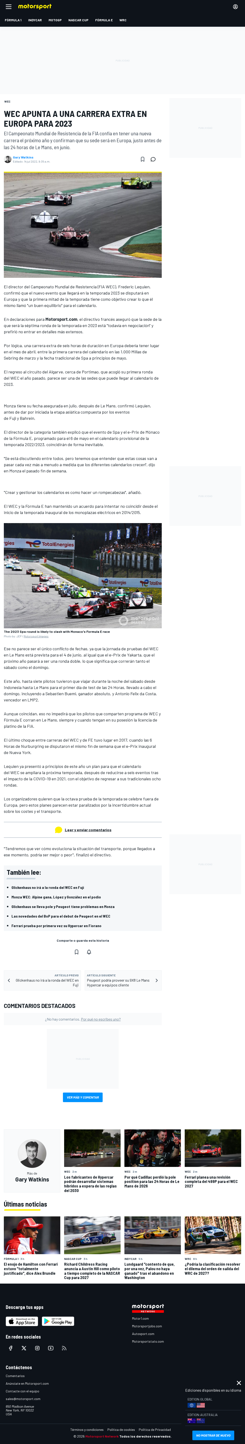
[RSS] (64, 1348)
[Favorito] (142, 159)
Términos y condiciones (87, 1430)
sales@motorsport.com (23, 1399)
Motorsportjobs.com (147, 1326)
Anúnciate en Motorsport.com (27, 1383)
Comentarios (15, 1376)
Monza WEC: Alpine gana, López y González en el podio (56, 897)
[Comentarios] (154, 159)
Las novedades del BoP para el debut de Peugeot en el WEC (60, 916)
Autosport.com (143, 1334)
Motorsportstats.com (148, 1341)
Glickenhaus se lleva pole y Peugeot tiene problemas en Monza (63, 906)
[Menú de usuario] (235, 6)
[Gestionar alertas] (89, 952)
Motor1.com (140, 1318)
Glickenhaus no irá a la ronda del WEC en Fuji (47, 887)
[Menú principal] (8, 7)
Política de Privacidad (155, 1430)
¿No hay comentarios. (83, 1019)
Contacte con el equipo (22, 1391)
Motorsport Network (102, 1436)
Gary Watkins (23, 157)
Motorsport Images (36, 636)
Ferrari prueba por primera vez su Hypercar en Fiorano (56, 925)
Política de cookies (121, 1430)
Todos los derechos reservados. (145, 1436)
